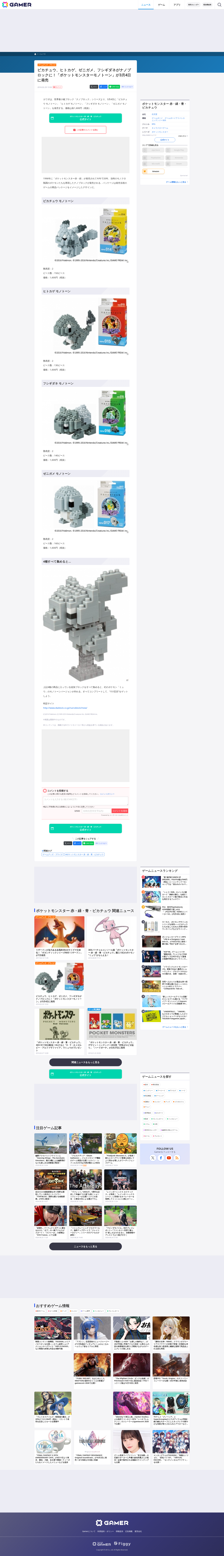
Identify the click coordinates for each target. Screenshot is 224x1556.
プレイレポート (158, 1119)
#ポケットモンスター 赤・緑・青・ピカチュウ (84, 854)
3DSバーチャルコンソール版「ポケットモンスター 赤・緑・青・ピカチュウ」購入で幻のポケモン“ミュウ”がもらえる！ (111, 952)
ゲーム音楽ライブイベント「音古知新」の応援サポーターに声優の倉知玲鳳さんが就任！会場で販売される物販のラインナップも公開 (131, 1459)
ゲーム (161, 4)
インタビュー (173, 1119)
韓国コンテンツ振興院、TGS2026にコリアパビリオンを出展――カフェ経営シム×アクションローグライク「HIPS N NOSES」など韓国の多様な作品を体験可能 (52, 1345)
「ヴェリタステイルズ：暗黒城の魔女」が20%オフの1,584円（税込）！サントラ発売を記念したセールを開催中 (52, 1419)
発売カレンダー (193, 5)
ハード (183, 1090)
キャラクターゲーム (160, 128)
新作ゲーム (41, 1311)
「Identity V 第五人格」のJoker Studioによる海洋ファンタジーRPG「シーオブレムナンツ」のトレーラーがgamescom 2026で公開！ (131, 1420)
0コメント (58, 87)
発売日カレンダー (151, 1130)
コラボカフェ (179, 1102)
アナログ (173, 1090)
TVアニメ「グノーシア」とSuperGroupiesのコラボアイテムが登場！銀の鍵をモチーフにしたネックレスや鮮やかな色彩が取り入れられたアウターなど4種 (171, 1421)
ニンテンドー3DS (159, 120)
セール (147, 1136)
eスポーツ (159, 1113)
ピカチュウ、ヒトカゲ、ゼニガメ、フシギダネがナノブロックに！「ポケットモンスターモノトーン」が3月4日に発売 (59, 999)
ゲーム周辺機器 (94, 1009)
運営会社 (138, 1531)
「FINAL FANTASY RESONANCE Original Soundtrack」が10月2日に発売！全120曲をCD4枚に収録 (91, 1457)
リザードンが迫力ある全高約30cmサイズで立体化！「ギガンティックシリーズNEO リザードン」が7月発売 (59, 952)
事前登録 (156, 1084)
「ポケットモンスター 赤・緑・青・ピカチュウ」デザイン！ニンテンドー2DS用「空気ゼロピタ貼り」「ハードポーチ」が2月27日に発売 (111, 1045)
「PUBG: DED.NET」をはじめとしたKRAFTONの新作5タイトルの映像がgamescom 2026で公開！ (90, 1380)
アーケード (161, 1090)
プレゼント (158, 1136)
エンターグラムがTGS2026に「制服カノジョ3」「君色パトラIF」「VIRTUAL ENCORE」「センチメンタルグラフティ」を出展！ (171, 1459)
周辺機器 (148, 1096)
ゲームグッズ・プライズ (46, 65)
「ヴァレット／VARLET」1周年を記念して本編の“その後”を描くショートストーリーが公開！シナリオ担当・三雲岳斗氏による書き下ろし (85, 1195)
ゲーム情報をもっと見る (176, 182)
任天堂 (154, 114)
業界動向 (148, 1113)
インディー (149, 1090)
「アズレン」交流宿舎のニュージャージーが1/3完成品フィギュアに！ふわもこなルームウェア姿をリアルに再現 (92, 1343)
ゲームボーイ (157, 118)
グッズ (167, 1102)
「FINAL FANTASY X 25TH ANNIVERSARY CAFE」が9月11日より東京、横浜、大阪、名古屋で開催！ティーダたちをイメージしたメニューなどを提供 (52, 1459)
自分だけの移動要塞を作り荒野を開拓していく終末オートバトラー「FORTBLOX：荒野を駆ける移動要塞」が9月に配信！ (50, 1195)
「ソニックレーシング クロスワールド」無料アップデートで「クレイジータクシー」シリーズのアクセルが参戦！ (85, 1231)
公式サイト (164, 140)
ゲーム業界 (86, 1311)
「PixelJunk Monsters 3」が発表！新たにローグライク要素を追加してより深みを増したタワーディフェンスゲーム (120, 1159)
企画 (155, 1124)
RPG (153, 124)
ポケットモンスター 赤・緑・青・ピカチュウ (164, 105)
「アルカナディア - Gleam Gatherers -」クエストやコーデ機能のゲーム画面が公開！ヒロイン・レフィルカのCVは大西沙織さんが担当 (85, 1159)
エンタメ (157, 1102)
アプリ (177, 4)
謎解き (147, 1102)
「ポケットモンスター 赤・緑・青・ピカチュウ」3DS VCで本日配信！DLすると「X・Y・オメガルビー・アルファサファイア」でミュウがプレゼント (59, 1046)
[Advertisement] (112, 30)
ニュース (146, 4)
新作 (146, 1084)
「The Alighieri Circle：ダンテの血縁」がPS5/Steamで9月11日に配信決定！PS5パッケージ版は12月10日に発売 (131, 1380)
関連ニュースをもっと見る (86, 1062)
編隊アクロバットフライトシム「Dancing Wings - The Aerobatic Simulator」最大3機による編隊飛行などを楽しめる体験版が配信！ (50, 1159)
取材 (146, 1119)
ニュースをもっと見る (85, 1246)
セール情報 (53, 1311)
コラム (147, 1124)
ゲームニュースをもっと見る (174, 1027)
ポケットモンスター (160, 132)
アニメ (147, 1107)
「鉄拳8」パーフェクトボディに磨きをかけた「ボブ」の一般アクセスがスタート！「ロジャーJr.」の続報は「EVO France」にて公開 (50, 1231)
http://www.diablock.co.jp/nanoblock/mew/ (65, 707)
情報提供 (119, 1531)
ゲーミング (160, 1096)
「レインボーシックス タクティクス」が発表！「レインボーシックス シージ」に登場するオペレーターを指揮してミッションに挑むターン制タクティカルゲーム (119, 1197)
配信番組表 (207, 5)
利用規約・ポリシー (105, 1531)
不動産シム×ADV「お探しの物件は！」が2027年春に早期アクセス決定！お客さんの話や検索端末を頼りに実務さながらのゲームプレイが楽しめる (131, 1345)
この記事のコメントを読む (87, 130)
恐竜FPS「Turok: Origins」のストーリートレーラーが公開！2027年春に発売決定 (171, 1379)
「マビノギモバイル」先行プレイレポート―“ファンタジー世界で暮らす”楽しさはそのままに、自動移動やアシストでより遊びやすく (120, 1231)
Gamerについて (88, 1531)
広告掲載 (128, 1531)
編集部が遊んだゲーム (170, 1130)
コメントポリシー (107, 794)
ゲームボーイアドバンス (175, 118)
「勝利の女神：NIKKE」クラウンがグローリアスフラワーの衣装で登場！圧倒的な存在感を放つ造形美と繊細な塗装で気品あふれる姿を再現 (171, 1345)
